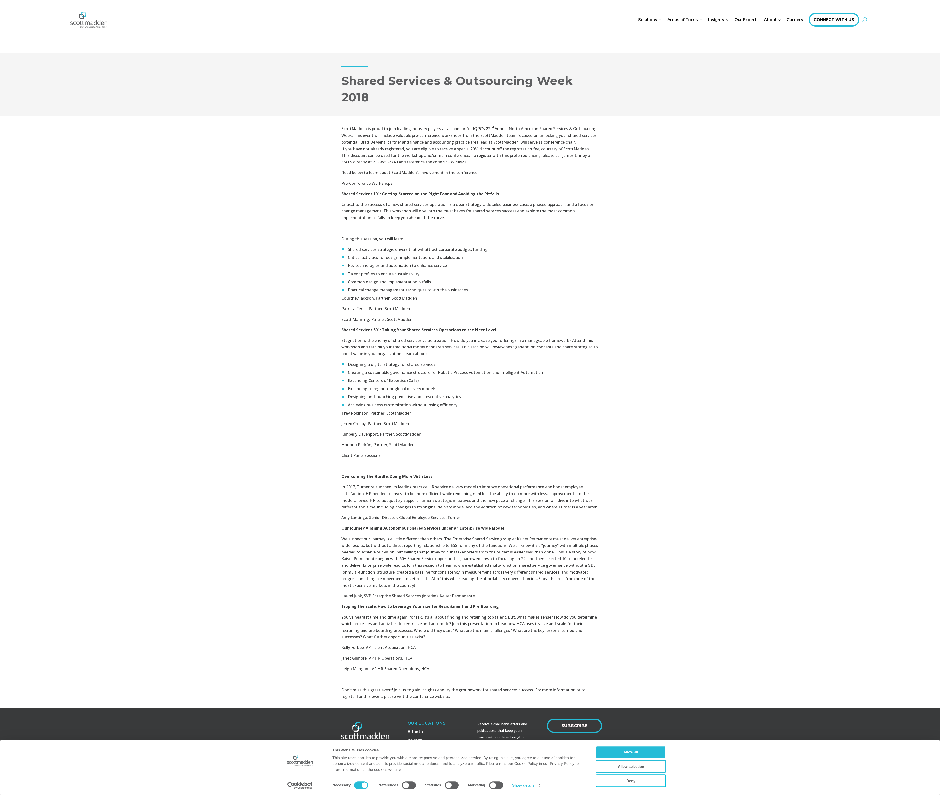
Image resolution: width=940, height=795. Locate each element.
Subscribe (574, 725)
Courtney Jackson (357, 298)
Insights (716, 19)
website (442, 696)
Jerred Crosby (353, 423)
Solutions (647, 19)
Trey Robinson (354, 413)
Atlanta (415, 731)
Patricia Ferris (354, 308)
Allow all (630, 752)
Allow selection (631, 766)
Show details (523, 785)
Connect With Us (834, 19)
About (770, 19)
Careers (795, 19)
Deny (630, 781)
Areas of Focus (682, 19)
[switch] (409, 785)
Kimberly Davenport (359, 434)
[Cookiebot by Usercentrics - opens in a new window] (300, 785)
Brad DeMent (372, 142)
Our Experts (746, 19)
